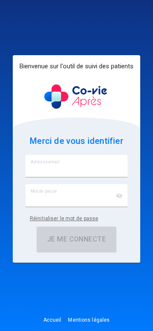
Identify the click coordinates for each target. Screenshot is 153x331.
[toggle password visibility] (119, 196)
